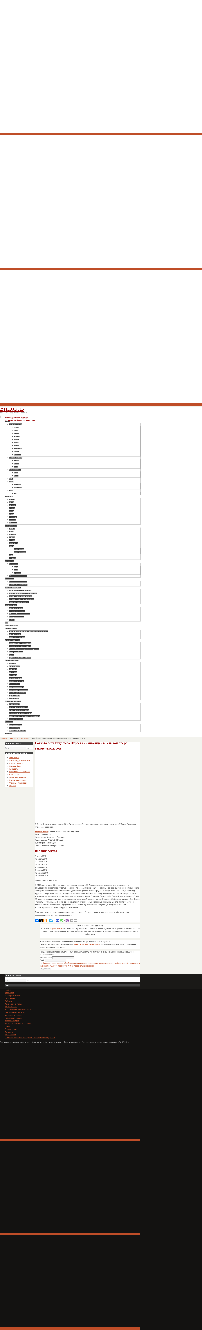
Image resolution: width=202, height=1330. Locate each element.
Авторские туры (16, 763)
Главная (3, 738)
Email (42, 960)
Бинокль (12, 408)
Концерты (13, 769)
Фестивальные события (19, 772)
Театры (8, 990)
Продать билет (11, 1029)
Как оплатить (10, 1035)
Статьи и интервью (17, 780)
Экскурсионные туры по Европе (19, 1023)
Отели (7, 1026)
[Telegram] (101, 269)
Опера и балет (15, 766)
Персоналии (10, 998)
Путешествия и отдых (18, 738)
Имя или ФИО (46, 957)
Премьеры (14, 758)
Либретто (9, 1001)
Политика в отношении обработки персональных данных (30, 1037)
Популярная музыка (13, 1018)
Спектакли (14, 774)
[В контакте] (101, 134)
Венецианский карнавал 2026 (18, 1009)
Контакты (9, 1032)
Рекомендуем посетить (19, 760)
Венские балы (11, 1007)
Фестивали (9, 993)
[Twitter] (101, 404)
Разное (12, 786)
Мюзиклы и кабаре (13, 1015)
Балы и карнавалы (17, 777)
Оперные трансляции (18, 783)
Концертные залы (13, 995)
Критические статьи (13, 1004)
